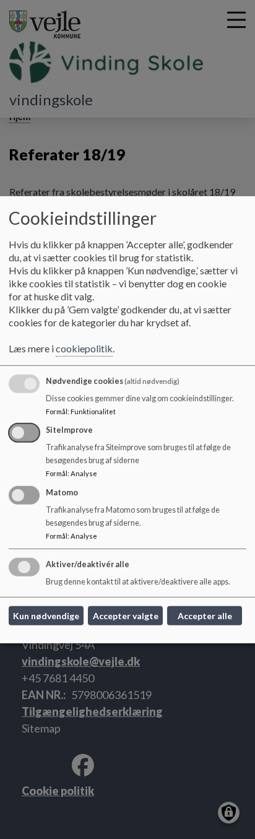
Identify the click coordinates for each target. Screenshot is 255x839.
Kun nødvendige (46, 616)
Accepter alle (205, 616)
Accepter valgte (125, 616)
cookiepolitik (84, 348)
